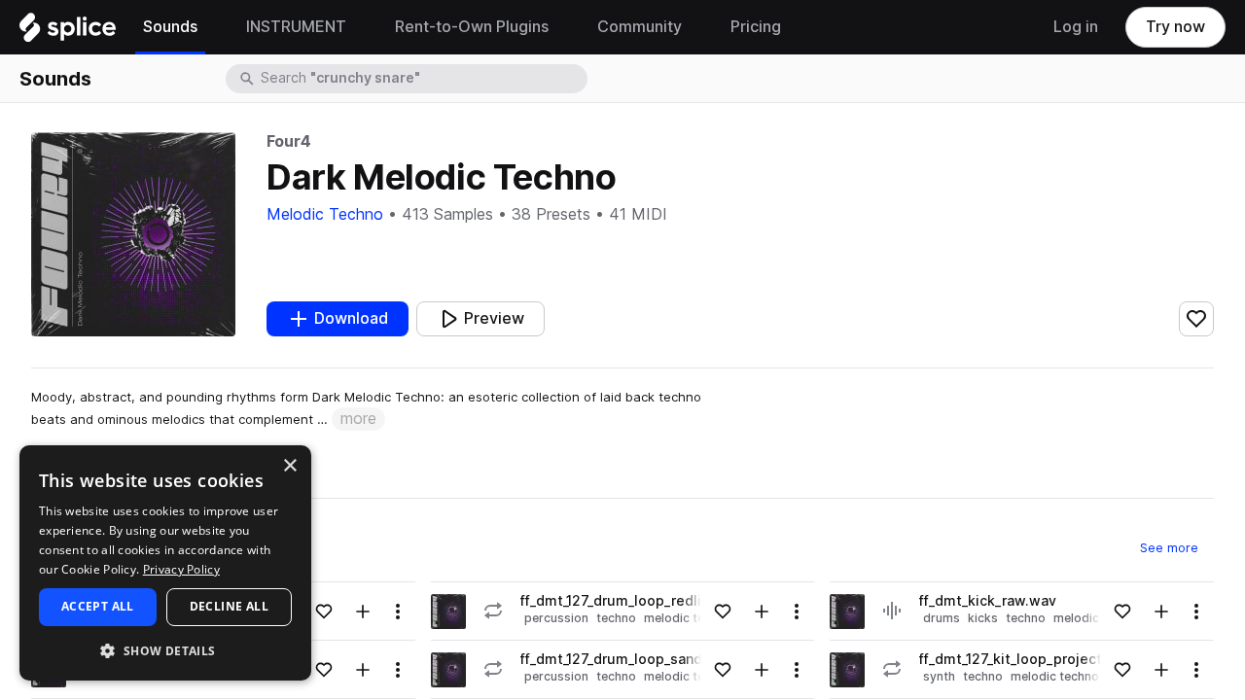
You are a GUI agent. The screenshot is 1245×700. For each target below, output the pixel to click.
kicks (983, 618)
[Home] (67, 32)
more (358, 418)
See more (1177, 547)
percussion (556, 618)
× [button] (289, 466)
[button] (165, 650)
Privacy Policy (181, 569)
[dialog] (165, 563)
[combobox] (422, 79)
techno (616, 618)
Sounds (55, 78)
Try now (1175, 27)
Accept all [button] (97, 606)
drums (941, 618)
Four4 (289, 141)
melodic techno (1055, 676)
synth (939, 676)
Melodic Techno (325, 214)
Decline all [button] (229, 606)
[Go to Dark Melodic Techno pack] (448, 611)
